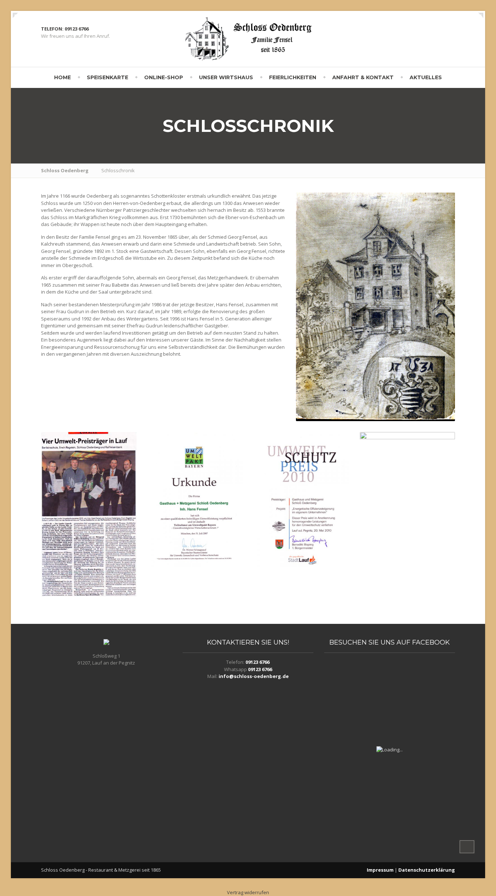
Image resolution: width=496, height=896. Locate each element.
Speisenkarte (107, 77)
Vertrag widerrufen (248, 892)
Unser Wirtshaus (226, 77)
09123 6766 (257, 662)
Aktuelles (426, 77)
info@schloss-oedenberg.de (254, 676)
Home (62, 77)
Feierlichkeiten (292, 77)
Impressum (380, 870)
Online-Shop (163, 77)
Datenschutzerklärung (426, 870)
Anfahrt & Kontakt (363, 77)
